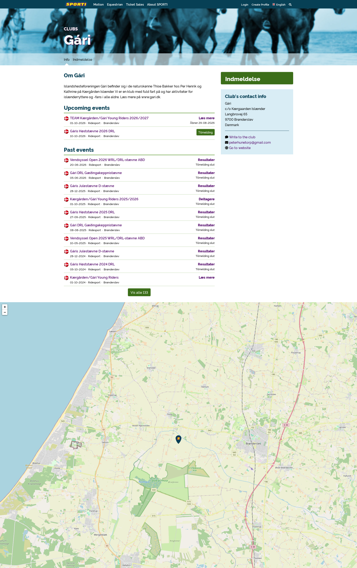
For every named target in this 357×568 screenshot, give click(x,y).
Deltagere (207, 199)
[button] (279, 4)
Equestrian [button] (115, 4)
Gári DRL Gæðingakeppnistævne (96, 172)
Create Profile (260, 4)
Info (67, 59)
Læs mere (207, 118)
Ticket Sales (135, 4)
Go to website (240, 147)
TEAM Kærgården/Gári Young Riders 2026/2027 (109, 118)
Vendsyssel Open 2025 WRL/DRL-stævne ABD (107, 238)
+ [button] (5, 307)
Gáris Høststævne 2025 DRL (92, 212)
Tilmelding (205, 132)
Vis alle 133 (139, 292)
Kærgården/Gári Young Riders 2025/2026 (104, 199)
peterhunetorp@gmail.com (250, 142)
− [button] (5, 312)
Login (244, 4)
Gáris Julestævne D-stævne (92, 185)
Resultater (206, 159)
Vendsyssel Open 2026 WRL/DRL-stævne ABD (107, 159)
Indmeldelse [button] (242, 78)
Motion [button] (98, 4)
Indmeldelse (82, 59)
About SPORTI (157, 4)
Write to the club (242, 137)
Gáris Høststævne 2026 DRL (92, 131)
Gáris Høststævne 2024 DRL (92, 264)
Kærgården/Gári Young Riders (94, 277)
